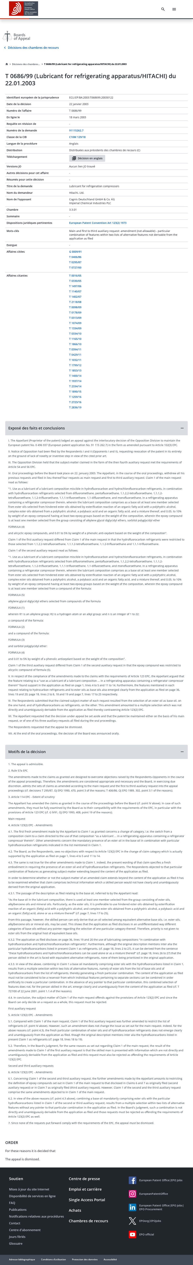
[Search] (163, 9)
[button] (96, 428)
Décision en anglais (90, 158)
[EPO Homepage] (23, 9)
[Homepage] (6, 64)
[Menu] (174, 9)
